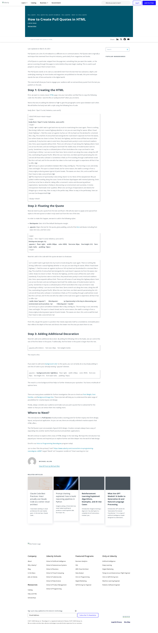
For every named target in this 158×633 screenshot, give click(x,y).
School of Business (52, 569)
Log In (137, 3)
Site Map (127, 622)
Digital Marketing (81, 581)
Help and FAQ (32, 594)
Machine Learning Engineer (111, 581)
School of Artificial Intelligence (56, 561)
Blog (29, 569)
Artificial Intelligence (108, 561)
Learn (24, 3)
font (78, 227)
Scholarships (32, 598)
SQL (77, 565)
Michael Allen (32, 26)
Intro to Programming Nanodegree (48, 443)
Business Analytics (81, 561)
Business (43, 3)
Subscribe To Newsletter (88, 615)
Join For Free (149, 3)
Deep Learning (107, 565)
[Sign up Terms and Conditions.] (76, 611)
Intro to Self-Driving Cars (110, 577)
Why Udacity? (32, 565)
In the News (31, 573)
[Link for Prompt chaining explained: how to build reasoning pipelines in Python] (66, 483)
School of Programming (54, 589)
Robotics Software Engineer (111, 585)
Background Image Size (45, 397)
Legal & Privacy (116, 622)
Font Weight (87, 394)
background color (51, 364)
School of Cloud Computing (55, 573)
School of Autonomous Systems (56, 565)
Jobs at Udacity (32, 577)
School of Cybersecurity (54, 577)
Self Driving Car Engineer (83, 585)
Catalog (33, 3)
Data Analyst (80, 573)
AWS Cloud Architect (82, 569)
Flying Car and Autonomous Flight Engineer (116, 573)
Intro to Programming (83, 577)
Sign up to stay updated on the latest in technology (45, 611)
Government (56, 3)
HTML (52, 95)
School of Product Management (56, 585)
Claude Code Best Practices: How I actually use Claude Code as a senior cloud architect (40, 499)
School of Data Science (53, 581)
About (30, 561)
